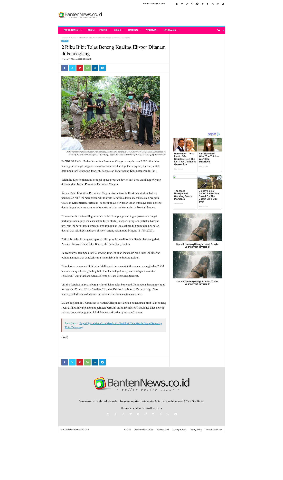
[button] (219, 30)
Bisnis (117, 30)
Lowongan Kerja (179, 429)
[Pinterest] (192, 4)
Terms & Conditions (213, 429)
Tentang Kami (163, 429)
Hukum (90, 30)
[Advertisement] (165, 15)
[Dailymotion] (177, 4)
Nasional (133, 30)
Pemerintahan (71, 30)
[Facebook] (182, 4)
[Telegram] (197, 4)
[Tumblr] (207, 4)
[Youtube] (223, 4)
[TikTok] (202, 4)
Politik (103, 30)
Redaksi (127, 429)
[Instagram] (187, 4)
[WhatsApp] (218, 4)
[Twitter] (213, 4)
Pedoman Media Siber (144, 429)
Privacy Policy (196, 429)
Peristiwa (151, 30)
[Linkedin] (95, 68)
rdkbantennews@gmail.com (149, 408)
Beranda (64, 37)
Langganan (170, 30)
